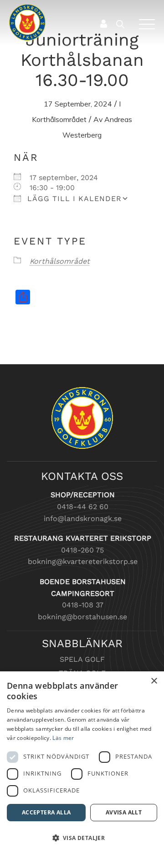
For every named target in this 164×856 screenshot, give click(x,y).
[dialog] (82, 763)
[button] (82, 838)
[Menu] (143, 24)
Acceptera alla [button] (46, 812)
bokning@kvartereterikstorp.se (83, 561)
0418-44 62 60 (82, 506)
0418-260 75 (82, 550)
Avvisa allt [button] (124, 812)
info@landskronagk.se (83, 518)
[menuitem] (122, 24)
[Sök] (124, 24)
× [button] (153, 681)
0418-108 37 (82, 605)
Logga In (103, 24)
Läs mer (63, 738)
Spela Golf (82, 659)
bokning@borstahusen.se (82, 616)
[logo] (67, 22)
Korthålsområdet (59, 119)
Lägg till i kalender (73, 198)
